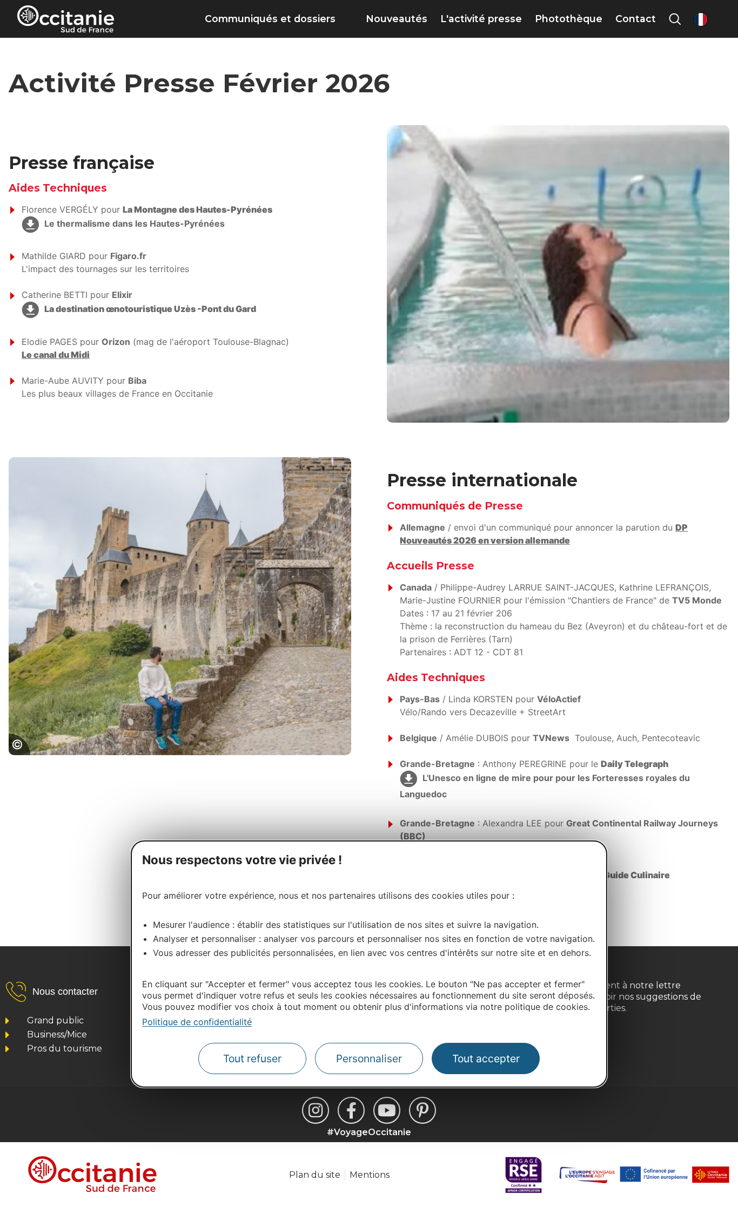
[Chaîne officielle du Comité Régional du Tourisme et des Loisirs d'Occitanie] (386, 1110)
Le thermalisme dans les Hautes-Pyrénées (134, 223)
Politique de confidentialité (197, 1021)
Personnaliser (369, 1058)
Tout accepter (486, 1058)
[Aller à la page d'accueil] (65, 18)
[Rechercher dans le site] (675, 19)
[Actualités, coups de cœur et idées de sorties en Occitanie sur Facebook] (351, 1110)
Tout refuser (252, 1058)
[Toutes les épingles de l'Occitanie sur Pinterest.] (422, 1110)
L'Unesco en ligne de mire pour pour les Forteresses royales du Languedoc (545, 785)
